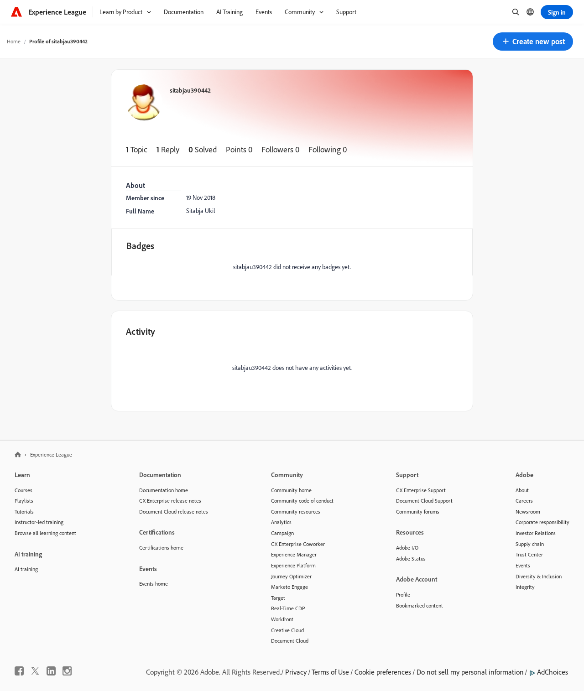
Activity (140, 331)
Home (14, 41)
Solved (203, 149)
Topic (137, 149)
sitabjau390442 (190, 90)
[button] (533, 41)
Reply (168, 149)
